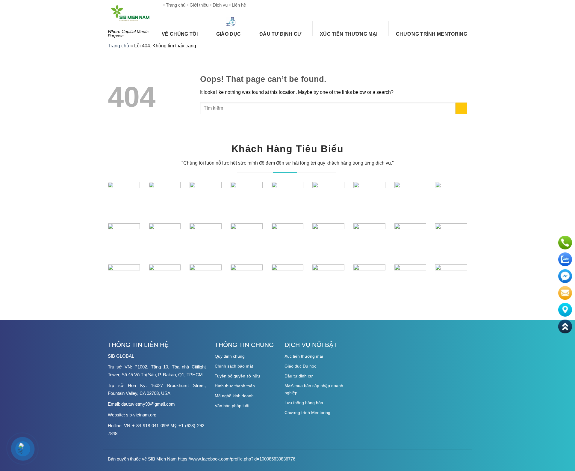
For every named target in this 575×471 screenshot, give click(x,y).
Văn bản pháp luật (232, 405)
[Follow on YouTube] (462, 4)
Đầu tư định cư (280, 34)
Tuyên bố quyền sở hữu (237, 376)
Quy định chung (230, 356)
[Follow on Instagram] (443, 4)
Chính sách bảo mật (234, 366)
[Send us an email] (453, 4)
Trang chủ (118, 45)
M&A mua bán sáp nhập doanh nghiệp (314, 389)
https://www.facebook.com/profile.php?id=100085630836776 (236, 458)
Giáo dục (228, 34)
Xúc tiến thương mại (304, 356)
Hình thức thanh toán (235, 385)
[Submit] (461, 108)
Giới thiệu (199, 4)
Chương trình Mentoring (431, 34)
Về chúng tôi (180, 34)
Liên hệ (239, 4)
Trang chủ (175, 4)
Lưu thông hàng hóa (304, 402)
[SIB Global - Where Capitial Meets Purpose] (130, 12)
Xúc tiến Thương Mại (348, 34)
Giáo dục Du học (300, 366)
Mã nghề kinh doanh (234, 395)
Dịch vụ (220, 4)
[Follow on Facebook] (434, 4)
